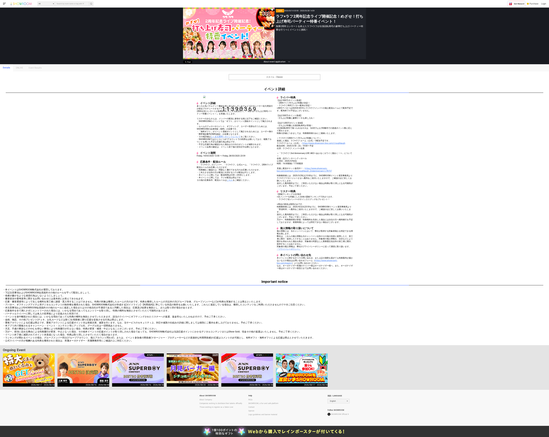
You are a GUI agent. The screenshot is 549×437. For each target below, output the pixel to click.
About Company (205, 400)
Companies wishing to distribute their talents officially (220, 403)
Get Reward (519, 4)
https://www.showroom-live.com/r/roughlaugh (323, 143)
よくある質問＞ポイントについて (226, 136)
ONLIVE (19, 68)
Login (543, 4)
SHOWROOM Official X (340, 414)
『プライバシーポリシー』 (289, 249)
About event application (275, 62)
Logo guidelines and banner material (262, 415)
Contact (251, 407)
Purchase (534, 4)
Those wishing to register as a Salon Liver (216, 407)
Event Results (35, 68)
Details (6, 67)
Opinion (251, 411)
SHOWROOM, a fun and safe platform (263, 403)
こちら (230, 180)
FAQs (250, 400)
